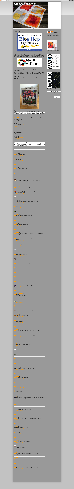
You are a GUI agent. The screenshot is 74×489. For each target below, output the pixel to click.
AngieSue (17, 314)
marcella (17, 426)
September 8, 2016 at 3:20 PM (19, 322)
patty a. (17, 153)
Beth (16, 396)
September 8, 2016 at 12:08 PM (20, 255)
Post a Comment (17, 470)
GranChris (17, 376)
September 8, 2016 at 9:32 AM (19, 183)
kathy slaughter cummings (19, 293)
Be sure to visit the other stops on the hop (20, 117)
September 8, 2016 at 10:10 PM (20, 378)
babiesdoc (17, 172)
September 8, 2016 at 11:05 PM (20, 387)
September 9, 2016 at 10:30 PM (20, 455)
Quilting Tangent (18, 186)
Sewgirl (17, 266)
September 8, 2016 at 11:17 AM (20, 216)
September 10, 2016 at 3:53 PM (20, 468)
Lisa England (17, 353)
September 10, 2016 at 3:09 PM (20, 464)
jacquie (53, 31)
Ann (16, 343)
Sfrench (17, 440)
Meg (16, 385)
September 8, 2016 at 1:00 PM (19, 264)
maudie (17, 329)
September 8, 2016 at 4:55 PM (19, 345)
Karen (17, 417)
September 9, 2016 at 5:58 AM (19, 405)
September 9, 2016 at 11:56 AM (20, 428)
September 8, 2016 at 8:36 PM (19, 369)
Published (17, 28)
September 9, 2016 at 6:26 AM (19, 410)
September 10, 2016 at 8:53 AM (20, 459)
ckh (16, 262)
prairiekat (17, 466)
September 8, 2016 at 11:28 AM (20, 225)
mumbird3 (17, 232)
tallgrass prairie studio (25, 3)
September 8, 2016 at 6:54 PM (19, 359)
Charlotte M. (17, 403)
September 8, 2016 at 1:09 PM (19, 277)
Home (14, 28)
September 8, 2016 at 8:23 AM (19, 160)
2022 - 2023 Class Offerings (40, 28)
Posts (56, 96)
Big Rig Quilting (21, 139)
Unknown (17, 214)
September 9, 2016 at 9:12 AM (19, 419)
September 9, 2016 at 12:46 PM (20, 433)
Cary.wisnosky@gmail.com (19, 157)
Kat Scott (17, 300)
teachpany (17, 284)
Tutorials (32, 28)
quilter (17, 167)
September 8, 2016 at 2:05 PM (19, 302)
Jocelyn (17, 190)
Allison (17, 275)
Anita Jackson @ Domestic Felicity (20, 178)
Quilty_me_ (17, 304)
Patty (16, 309)
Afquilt (17, 457)
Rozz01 (17, 357)
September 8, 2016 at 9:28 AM (19, 176)
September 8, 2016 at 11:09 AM (20, 207)
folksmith (17, 237)
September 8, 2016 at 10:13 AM (20, 188)
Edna (16, 253)
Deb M (17, 223)
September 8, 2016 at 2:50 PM (19, 316)
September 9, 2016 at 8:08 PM (19, 442)
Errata (35, 28)
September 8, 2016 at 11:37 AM (20, 235)
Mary (16, 334)
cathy (16, 452)
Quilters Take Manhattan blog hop (25, 52)
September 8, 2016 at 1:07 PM (19, 273)
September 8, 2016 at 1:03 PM (19, 268)
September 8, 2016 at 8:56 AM (19, 170)
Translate (57, 93)
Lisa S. (17, 389)
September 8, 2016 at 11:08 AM (20, 202)
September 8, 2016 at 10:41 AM (20, 193)
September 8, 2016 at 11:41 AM (20, 240)
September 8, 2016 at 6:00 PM (19, 355)
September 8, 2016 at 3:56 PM (19, 336)
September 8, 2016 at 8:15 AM (19, 155)
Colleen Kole (17, 367)
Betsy (16, 257)
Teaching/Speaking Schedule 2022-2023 (25, 28)
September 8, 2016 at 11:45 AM (20, 245)
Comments (56, 97)
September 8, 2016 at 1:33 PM (19, 286)
